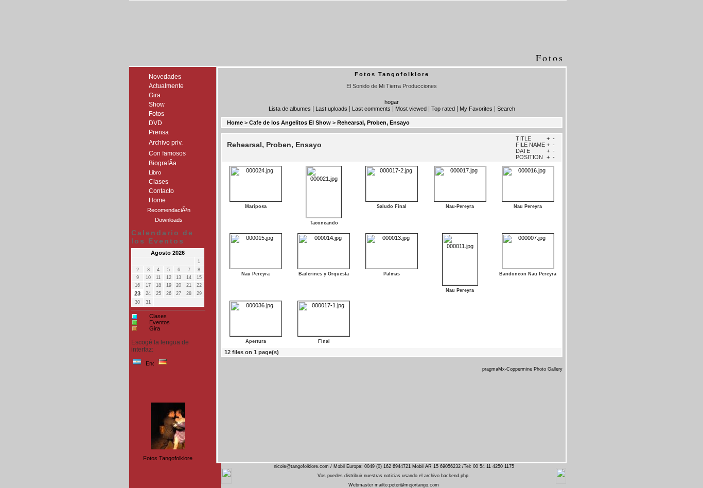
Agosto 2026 (168, 253)
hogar (391, 102)
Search (506, 109)
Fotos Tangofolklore (167, 458)
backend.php (454, 475)
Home (235, 122)
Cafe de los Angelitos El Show (290, 122)
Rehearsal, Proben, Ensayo (373, 122)
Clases (158, 316)
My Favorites (476, 109)
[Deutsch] (162, 364)
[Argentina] (137, 364)
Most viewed (411, 109)
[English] (149, 364)
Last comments (371, 109)
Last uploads (331, 109)
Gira (154, 328)
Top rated (443, 109)
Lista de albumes (290, 109)
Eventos (159, 322)
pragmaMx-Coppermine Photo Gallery (522, 369)
